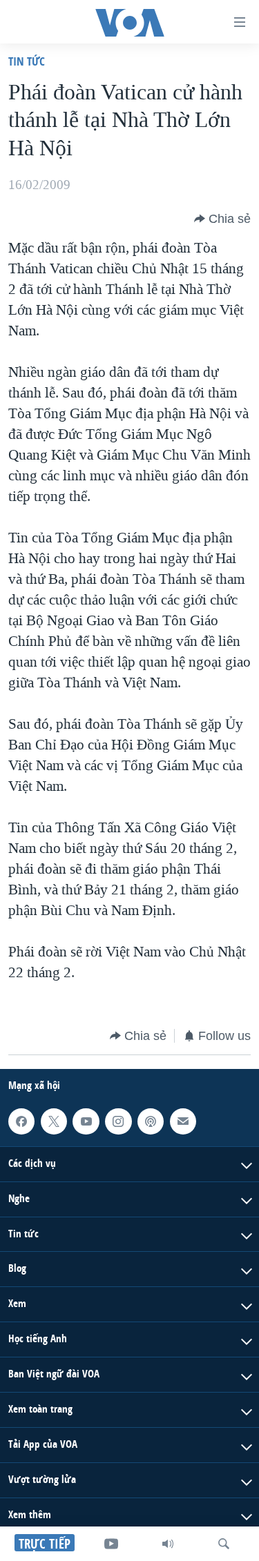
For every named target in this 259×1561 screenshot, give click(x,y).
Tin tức (26, 61)
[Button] (222, 218)
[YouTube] (111, 1543)
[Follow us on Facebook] (21, 1121)
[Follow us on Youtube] (86, 1121)
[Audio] (168, 1543)
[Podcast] (150, 1121)
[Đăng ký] (183, 1121)
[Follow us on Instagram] (118, 1121)
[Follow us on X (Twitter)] (54, 1121)
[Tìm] (223, 1543)
